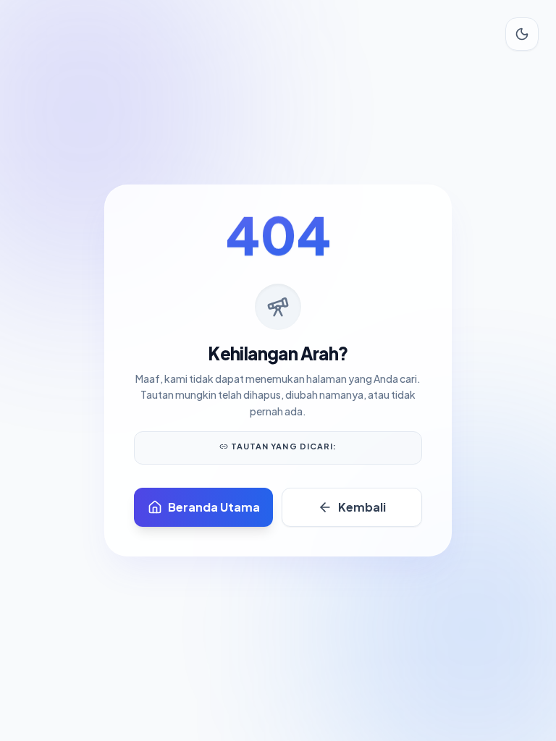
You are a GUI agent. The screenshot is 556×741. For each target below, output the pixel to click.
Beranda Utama (214, 507)
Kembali (362, 507)
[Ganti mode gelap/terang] (522, 34)
